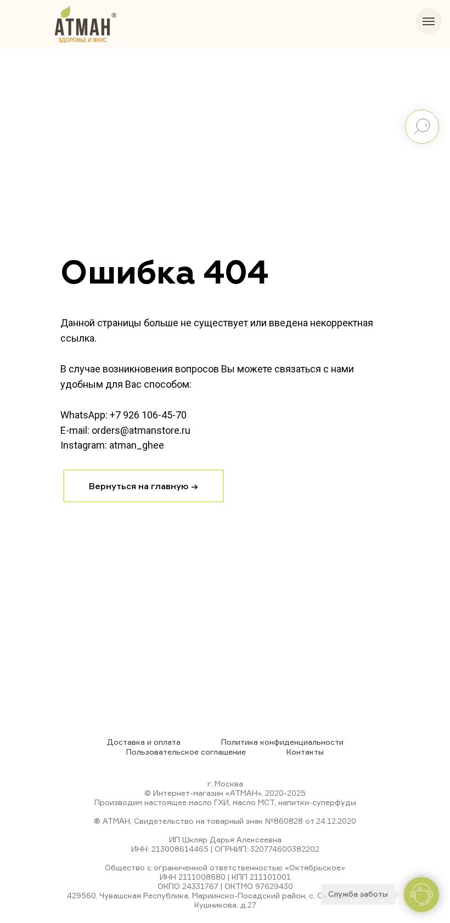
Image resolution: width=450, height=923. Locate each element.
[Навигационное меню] (429, 21)
